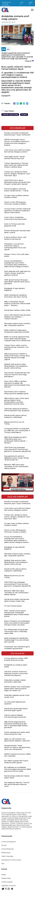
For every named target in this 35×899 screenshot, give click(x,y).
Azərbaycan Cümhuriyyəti (11, 860)
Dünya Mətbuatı (7, 849)
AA (3, 49)
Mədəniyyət (5, 852)
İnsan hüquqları (7, 856)
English (30, 3)
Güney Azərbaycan (8, 842)
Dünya (3, 845)
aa (8, 49)
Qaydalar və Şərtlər (8, 885)
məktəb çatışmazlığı (10, 114)
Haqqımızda (6, 878)
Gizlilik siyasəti (7, 882)
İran (2, 863)
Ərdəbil (24, 114)
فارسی (21, 3)
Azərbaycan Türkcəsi (6, 3)
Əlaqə (3, 874)
